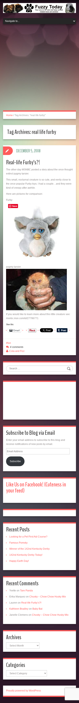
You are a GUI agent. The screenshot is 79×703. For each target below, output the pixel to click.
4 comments (16, 347)
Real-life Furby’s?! (23, 162)
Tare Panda (26, 590)
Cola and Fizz (17, 351)
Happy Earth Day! (19, 561)
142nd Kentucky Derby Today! (25, 554)
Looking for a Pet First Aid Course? (28, 536)
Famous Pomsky (18, 542)
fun (9, 343)
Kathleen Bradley (18, 608)
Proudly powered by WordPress (23, 690)
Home (9, 115)
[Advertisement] (39, 69)
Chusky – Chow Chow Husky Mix (47, 596)
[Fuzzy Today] (39, 7)
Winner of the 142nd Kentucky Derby (29, 548)
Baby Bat (37, 608)
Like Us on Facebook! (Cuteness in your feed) (36, 487)
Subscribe (15, 461)
